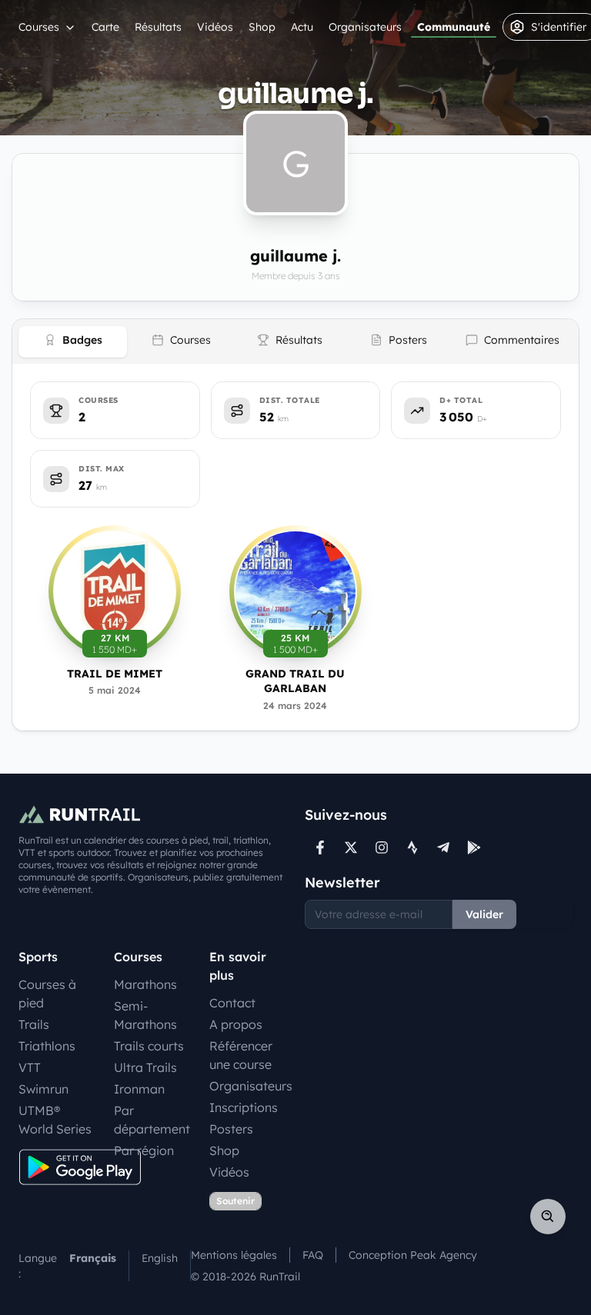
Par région (144, 1150)
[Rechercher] (547, 1216)
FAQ (312, 1255)
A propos (235, 1024)
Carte (105, 27)
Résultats (158, 27)
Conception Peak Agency (413, 1255)
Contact (232, 1002)
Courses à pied (47, 993)
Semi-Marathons (145, 1015)
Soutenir (235, 1201)
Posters (231, 1129)
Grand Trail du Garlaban (295, 681)
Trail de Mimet (114, 674)
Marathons (145, 984)
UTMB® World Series (55, 1120)
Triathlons (46, 1046)
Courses (38, 27)
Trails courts (149, 1046)
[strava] (412, 847)
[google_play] (474, 847)
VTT (29, 1067)
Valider (484, 914)
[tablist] (295, 341)
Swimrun (43, 1089)
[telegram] (443, 847)
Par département (152, 1120)
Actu (302, 27)
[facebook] (320, 847)
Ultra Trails (145, 1067)
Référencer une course (240, 1055)
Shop (262, 27)
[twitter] (351, 847)
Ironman (139, 1089)
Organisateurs (365, 27)
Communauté (453, 27)
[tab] (72, 342)
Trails (33, 1024)
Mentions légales (234, 1255)
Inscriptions (243, 1107)
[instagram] (381, 847)
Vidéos (215, 27)
